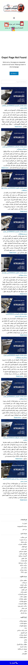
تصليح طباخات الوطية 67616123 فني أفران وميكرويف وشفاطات (15, 356)
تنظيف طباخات (23, 599)
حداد (25, 628)
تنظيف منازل (23, 580)
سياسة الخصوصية (22, 526)
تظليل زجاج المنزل (22, 644)
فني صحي (24, 549)
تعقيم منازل (24, 592)
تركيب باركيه (23, 565)
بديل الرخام (24, 613)
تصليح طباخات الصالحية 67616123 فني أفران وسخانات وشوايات (14, 148)
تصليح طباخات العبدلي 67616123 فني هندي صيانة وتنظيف (15, 397)
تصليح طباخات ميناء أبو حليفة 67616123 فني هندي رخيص (15, 480)
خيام (26, 651)
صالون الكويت (23, 587)
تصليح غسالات (23, 621)
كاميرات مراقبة (23, 556)
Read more (18, 126)
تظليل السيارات (22, 603)
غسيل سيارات (23, 635)
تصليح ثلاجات (23, 623)
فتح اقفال (24, 546)
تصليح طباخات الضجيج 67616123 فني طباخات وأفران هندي (14, 107)
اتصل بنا (25, 523)
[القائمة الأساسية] (14, 18)
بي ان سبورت (23, 539)
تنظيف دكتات (23, 596)
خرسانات (24, 582)
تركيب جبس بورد (22, 606)
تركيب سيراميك (22, 563)
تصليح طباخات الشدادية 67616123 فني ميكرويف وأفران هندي (16, 315)
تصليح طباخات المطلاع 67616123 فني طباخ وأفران (15, 439)
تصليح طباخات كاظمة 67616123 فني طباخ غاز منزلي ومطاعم (14, 274)
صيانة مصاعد (23, 570)
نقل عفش (24, 558)
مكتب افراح (23, 585)
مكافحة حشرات (22, 544)
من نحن (25, 529)
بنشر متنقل (24, 542)
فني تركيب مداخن (22, 630)
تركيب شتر (24, 567)
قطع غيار (24, 653)
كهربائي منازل (23, 553)
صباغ (25, 642)
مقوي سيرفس (23, 551)
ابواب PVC (24, 572)
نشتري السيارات (22, 594)
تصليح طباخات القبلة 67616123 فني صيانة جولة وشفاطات (14, 189)
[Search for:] (14, 82)
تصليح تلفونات (23, 625)
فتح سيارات (24, 560)
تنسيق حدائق (23, 610)
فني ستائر (24, 608)
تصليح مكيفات (23, 637)
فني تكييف (24, 589)
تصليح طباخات (23, 601)
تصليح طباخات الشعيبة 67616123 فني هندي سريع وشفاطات (15, 233)
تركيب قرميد (23, 646)
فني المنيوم (24, 632)
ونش (25, 639)
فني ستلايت (24, 537)
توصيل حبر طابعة (22, 649)
